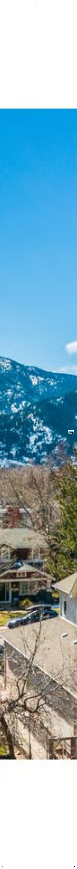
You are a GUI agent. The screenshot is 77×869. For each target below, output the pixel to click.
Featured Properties (13, 2)
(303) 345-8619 (70, 2)
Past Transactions (24, 2)
